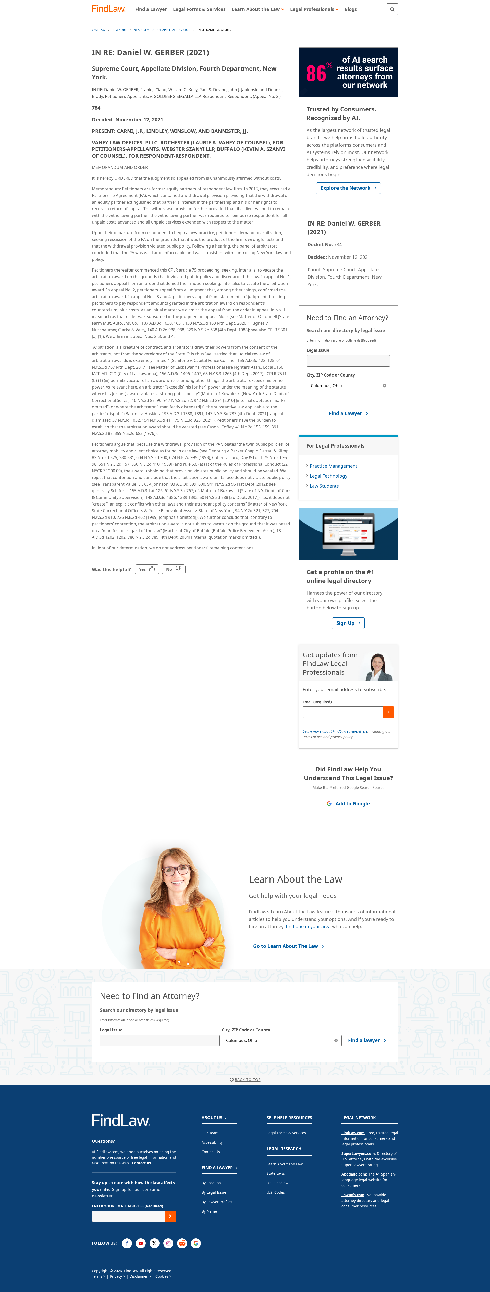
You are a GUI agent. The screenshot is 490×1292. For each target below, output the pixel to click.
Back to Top (248, 1079)
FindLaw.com (353, 1132)
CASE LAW (98, 30)
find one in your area (308, 926)
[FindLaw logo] (111, 9)
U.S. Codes (276, 1192)
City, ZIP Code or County (331, 375)
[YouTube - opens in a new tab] (141, 1243)
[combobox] (348, 361)
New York (119, 30)
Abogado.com (353, 1174)
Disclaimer (139, 1276)
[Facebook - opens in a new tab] (127, 1243)
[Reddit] (182, 1243)
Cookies (161, 1276)
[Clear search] (384, 385)
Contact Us (211, 1151)
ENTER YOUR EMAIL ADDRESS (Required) (127, 1206)
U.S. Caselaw (277, 1182)
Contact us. (142, 1162)
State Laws (276, 1173)
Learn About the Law (285, 1163)
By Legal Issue (214, 1192)
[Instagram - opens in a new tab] (168, 1243)
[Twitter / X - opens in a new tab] (155, 1243)
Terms (97, 1276)
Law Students (324, 486)
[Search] (392, 9)
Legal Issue (318, 350)
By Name (209, 1211)
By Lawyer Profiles (217, 1201)
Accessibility (212, 1142)
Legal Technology (328, 476)
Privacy (116, 1276)
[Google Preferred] (196, 1243)
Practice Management (333, 466)
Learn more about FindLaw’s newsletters (335, 731)
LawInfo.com (352, 1194)
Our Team (210, 1132)
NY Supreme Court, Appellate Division (162, 30)
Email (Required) (317, 701)
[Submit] (388, 712)
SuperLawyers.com (358, 1153)
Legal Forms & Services (286, 1132)
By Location (211, 1182)
